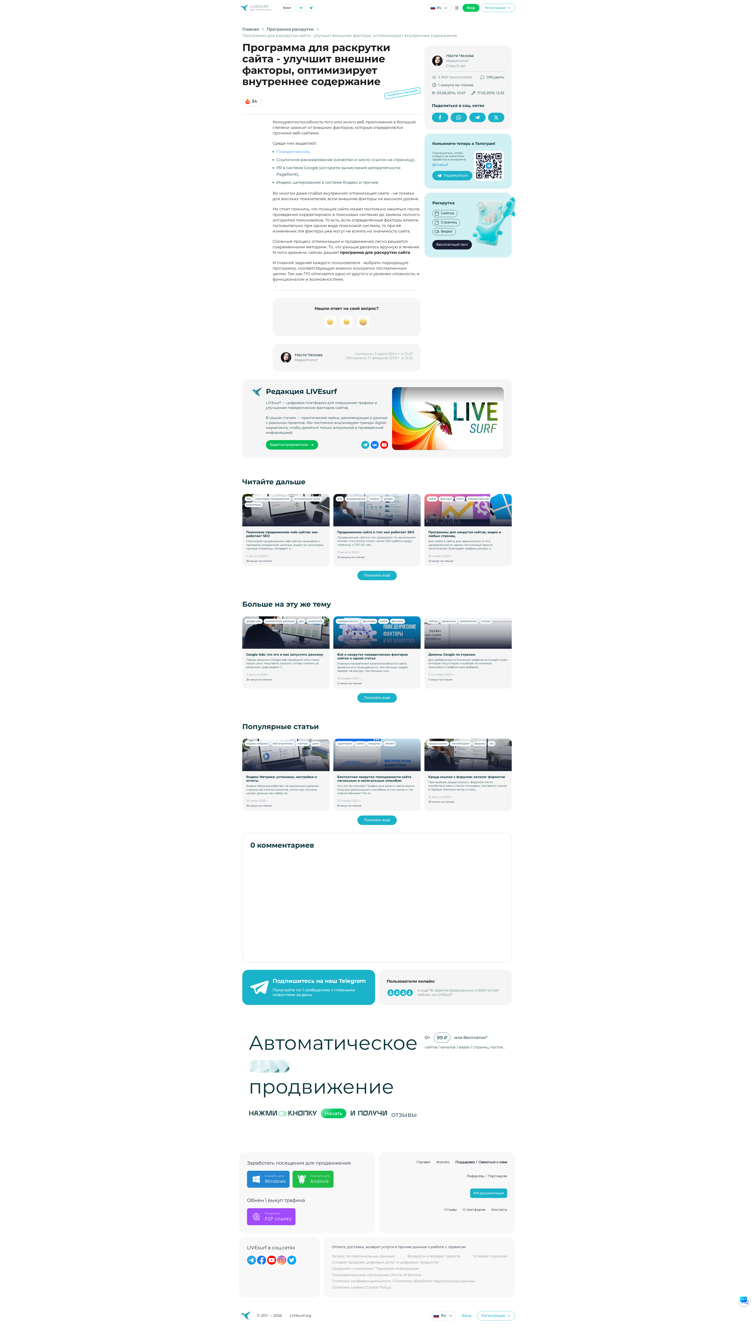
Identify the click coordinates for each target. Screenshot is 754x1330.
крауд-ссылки (438, 743)
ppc (301, 621)
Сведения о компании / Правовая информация (375, 1269)
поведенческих (347, 621)
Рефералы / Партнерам (487, 1176)
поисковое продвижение (272, 498)
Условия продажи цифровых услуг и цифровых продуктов (385, 1262)
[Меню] (457, 8)
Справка (423, 1162)
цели (315, 743)
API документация (488, 1193)
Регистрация (495, 8)
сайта (432, 498)
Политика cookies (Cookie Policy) (361, 1287)
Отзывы (450, 1210)
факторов (369, 621)
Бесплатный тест (452, 244)
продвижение (355, 498)
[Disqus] (377, 903)
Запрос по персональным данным (363, 1256)
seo (248, 498)
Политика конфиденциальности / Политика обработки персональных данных (403, 1281)
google (388, 498)
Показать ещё (377, 575)
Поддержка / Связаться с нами (481, 1162)
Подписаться (455, 175)
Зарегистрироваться (289, 444)
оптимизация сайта (307, 498)
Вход (471, 8)
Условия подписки (490, 1256)
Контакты (499, 1210)
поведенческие (478, 498)
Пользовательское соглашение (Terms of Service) (377, 1275)
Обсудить (495, 77)
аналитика (253, 504)
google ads (253, 621)
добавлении (468, 621)
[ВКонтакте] (301, 8)
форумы (479, 743)
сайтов (433, 621)
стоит (459, 498)
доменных (449, 621)
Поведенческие (292, 151)
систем (389, 743)
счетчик (302, 743)
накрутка (374, 743)
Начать (333, 1113)
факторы (446, 498)
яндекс (374, 498)
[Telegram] (311, 8)
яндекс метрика (257, 743)
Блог (287, 8)
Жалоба (442, 1162)
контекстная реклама (280, 621)
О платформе (474, 1210)
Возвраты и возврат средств (433, 1256)
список (486, 621)
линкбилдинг (461, 743)
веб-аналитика (283, 743)
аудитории (344, 743)
